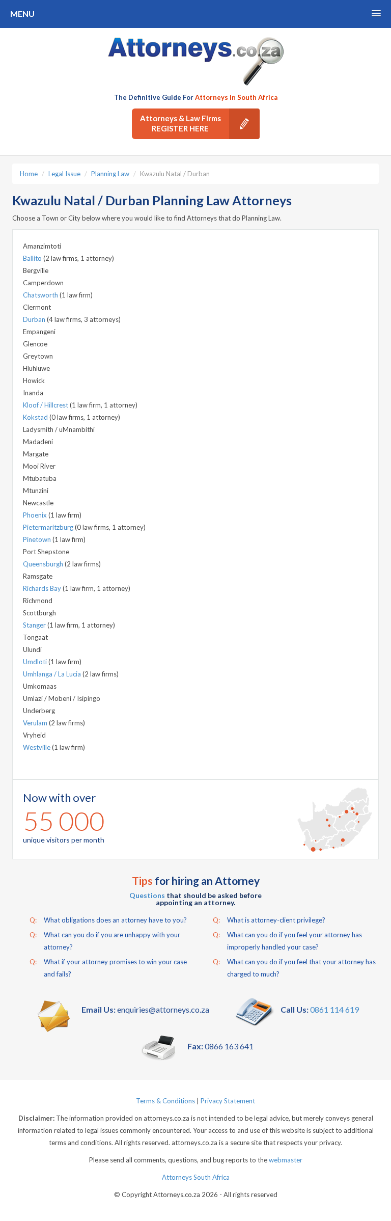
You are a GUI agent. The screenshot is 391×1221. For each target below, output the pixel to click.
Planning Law (110, 174)
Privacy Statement (228, 1101)
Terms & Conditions (165, 1101)
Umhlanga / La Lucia (52, 674)
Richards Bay (43, 588)
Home (29, 174)
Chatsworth (41, 295)
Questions (147, 895)
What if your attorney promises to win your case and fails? (108, 968)
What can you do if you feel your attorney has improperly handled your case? (287, 941)
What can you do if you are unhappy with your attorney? (105, 941)
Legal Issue (64, 174)
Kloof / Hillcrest (46, 405)
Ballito (33, 258)
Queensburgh (44, 564)
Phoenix (35, 515)
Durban (35, 319)
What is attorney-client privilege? (269, 920)
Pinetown (37, 539)
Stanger (35, 625)
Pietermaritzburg (49, 527)
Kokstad (36, 417)
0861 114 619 (334, 1009)
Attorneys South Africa (196, 1177)
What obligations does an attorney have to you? (108, 920)
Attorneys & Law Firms (180, 123)
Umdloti (35, 662)
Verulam (36, 723)
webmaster (285, 1160)
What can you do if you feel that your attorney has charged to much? (294, 968)
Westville (37, 747)
